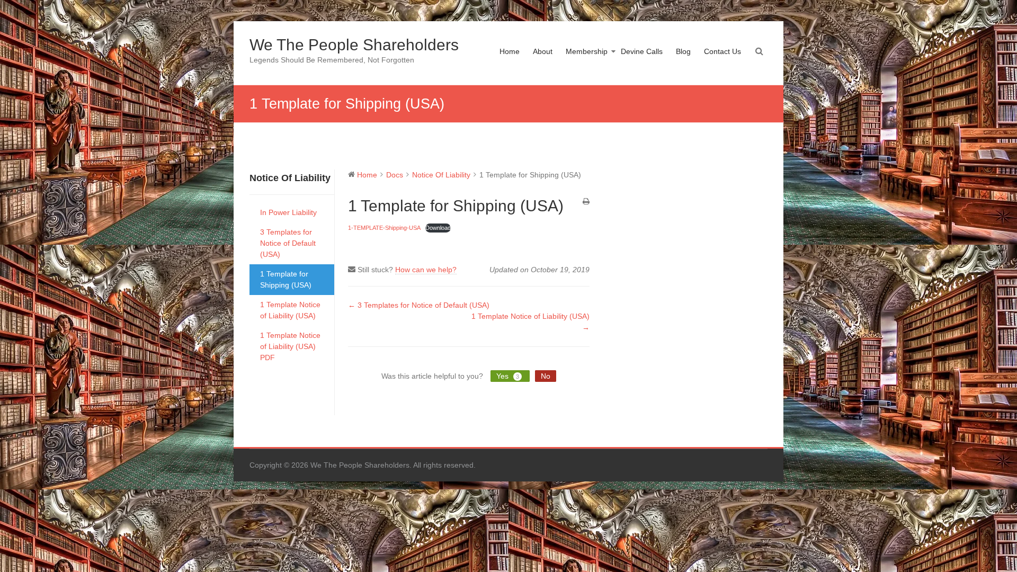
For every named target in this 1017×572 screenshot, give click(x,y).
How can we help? (426, 269)
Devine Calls (642, 51)
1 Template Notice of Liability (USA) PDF (290, 346)
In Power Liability (288, 212)
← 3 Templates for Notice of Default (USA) (418, 305)
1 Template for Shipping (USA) (285, 279)
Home (509, 51)
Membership (587, 51)
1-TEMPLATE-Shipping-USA (384, 228)
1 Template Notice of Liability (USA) (290, 310)
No (545, 376)
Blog (683, 51)
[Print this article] (586, 202)
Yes (507, 376)
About (542, 51)
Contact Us (722, 51)
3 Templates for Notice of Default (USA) (288, 243)
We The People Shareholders (354, 44)
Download (438, 228)
